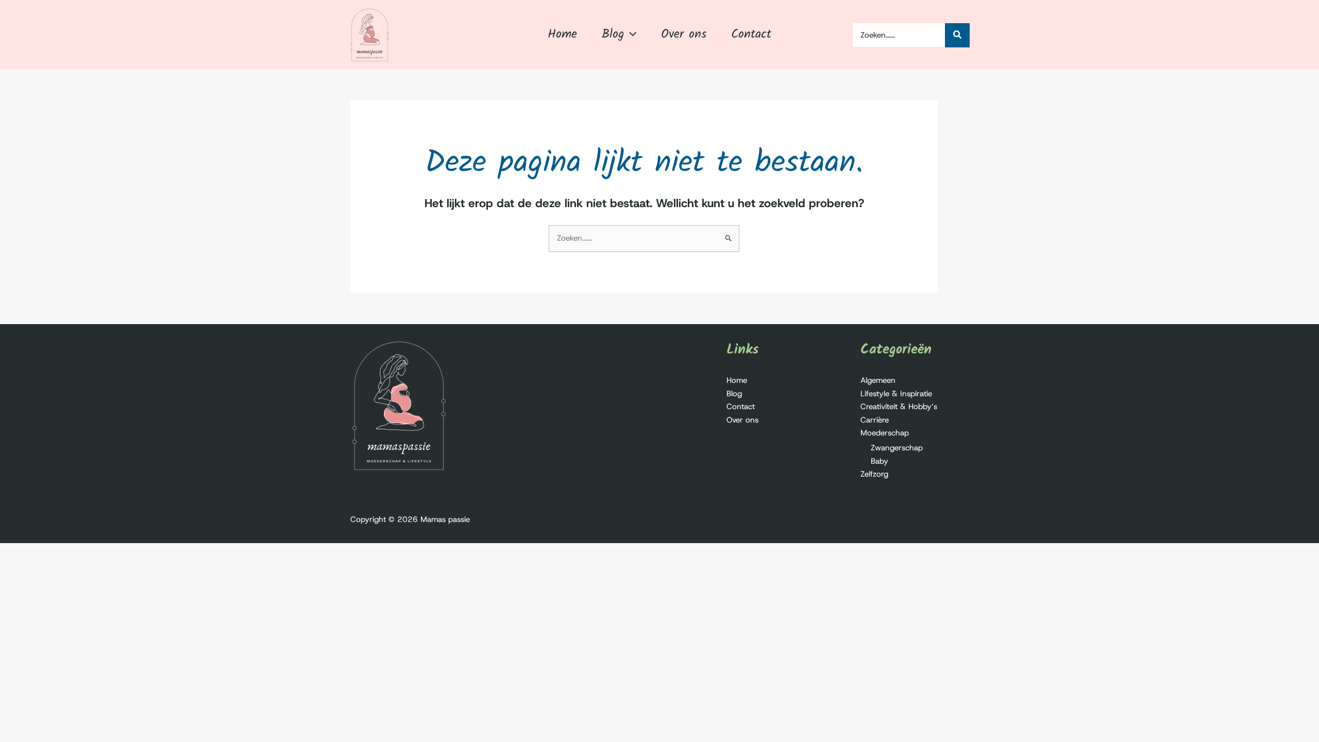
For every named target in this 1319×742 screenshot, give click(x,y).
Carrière (874, 420)
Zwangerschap (897, 448)
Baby (879, 461)
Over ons (742, 420)
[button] (630, 34)
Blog (734, 394)
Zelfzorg (874, 474)
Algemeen (877, 380)
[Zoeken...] (957, 35)
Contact (740, 406)
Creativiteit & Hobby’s (898, 406)
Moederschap (884, 433)
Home (736, 380)
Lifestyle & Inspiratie (896, 394)
